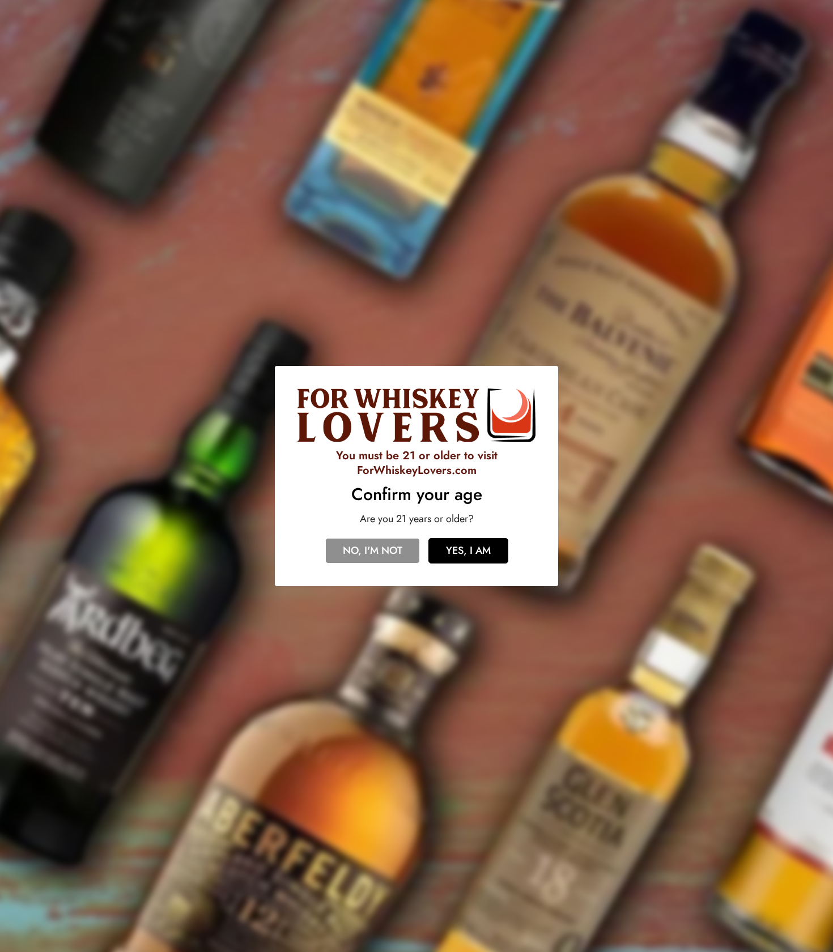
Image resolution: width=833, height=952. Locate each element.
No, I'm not (372, 550)
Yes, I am (468, 550)
